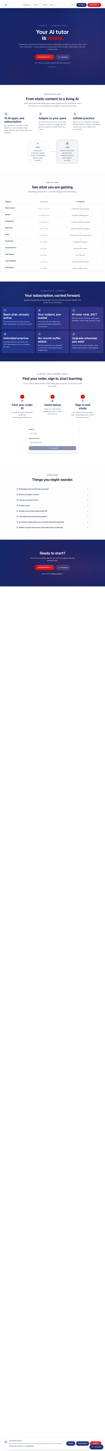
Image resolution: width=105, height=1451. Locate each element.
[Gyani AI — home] (6, 5)
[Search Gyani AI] (72, 5)
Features (26, 5)
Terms (20, 1446)
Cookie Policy (29, 1446)
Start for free (93, 5)
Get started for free (43, 57)
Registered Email (34, 438)
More (51, 5)
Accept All (96, 1443)
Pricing (45, 5)
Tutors (36, 5)
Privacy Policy (13, 1446)
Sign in (83, 5)
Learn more (51, 67)
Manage (70, 1443)
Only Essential (82, 1443)
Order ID (31, 429)
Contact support (56, 574)
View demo (64, 57)
